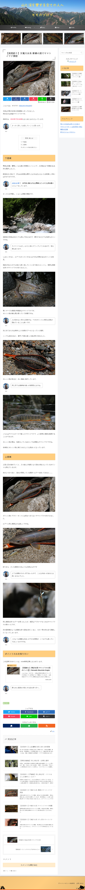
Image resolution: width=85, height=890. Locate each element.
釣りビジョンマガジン (67, 132)
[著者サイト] (11, 726)
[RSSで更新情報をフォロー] (46, 726)
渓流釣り (7, 703)
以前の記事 (15, 183)
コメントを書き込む (29, 865)
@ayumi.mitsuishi (25, 106)
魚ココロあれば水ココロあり (70, 124)
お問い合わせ (79, 883)
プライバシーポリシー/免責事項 (66, 883)
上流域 (24, 144)
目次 (26, 138)
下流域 (24, 142)
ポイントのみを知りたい (29, 147)
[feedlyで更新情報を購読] (29, 726)
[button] (81, 53)
